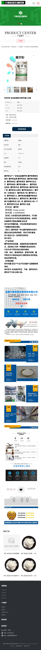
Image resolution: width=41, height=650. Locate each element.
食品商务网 (19, 646)
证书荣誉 (3, 592)
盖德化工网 (26, 646)
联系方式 (3, 598)
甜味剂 (3, 607)
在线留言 (3, 595)
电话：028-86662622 (9, 633)
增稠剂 (3, 615)
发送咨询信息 (22, 129)
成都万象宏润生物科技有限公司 (11, 643)
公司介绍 (3, 590)
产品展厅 (20, 46)
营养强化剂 (4, 612)
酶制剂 (3, 609)
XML (36, 643)
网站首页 (13, 46)
